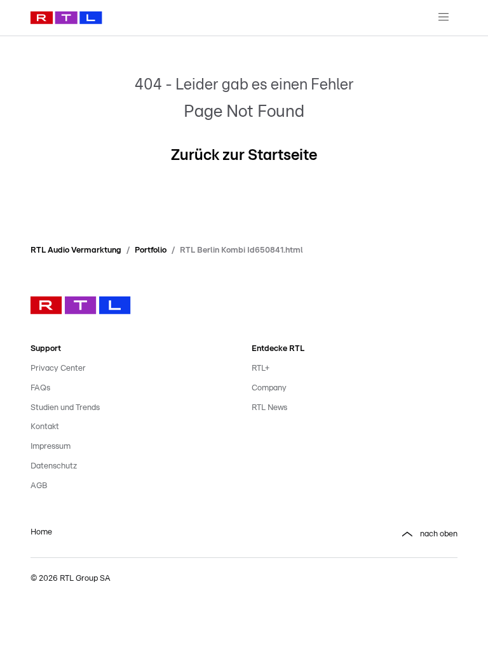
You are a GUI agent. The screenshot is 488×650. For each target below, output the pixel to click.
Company (269, 388)
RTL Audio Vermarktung (75, 250)
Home (41, 532)
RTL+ (260, 368)
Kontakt (44, 427)
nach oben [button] (439, 534)
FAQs (40, 388)
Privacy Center (58, 368)
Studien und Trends (65, 408)
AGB (38, 486)
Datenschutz (53, 466)
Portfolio (150, 250)
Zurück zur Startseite (244, 155)
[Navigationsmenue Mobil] (443, 18)
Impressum (50, 446)
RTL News (269, 408)
